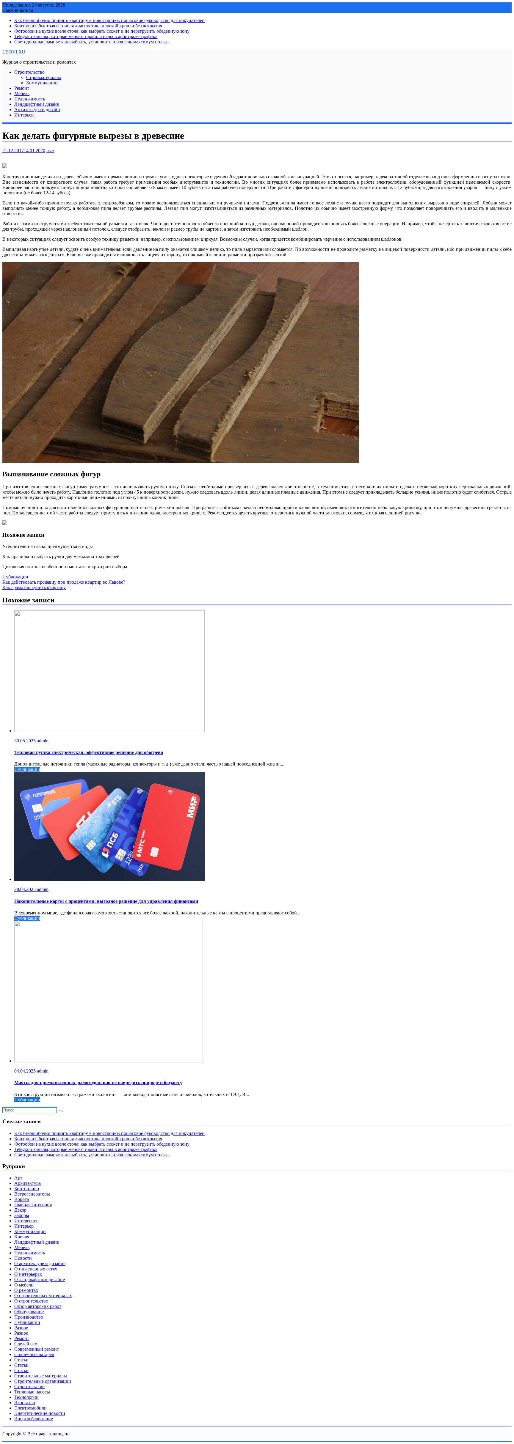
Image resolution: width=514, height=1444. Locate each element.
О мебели (24, 1284)
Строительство (29, 72)
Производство (28, 1316)
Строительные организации (42, 1381)
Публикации (15, 576)
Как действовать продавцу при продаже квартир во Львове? (63, 582)
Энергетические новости (39, 1413)
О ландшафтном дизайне (39, 1279)
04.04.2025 (25, 1070)
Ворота (21, 1199)
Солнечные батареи (34, 1354)
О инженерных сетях (35, 1268)
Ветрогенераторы (32, 1193)
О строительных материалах (43, 1295)
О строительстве (31, 1300)
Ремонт (21, 88)
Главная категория (33, 1204)
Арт (18, 1177)
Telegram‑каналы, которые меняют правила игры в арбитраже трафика (85, 36)
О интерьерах (28, 1274)
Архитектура (27, 1183)
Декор (20, 1209)
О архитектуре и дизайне (39, 1263)
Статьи (21, 1359)
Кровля (21, 1236)
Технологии (26, 1397)
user (50, 150)
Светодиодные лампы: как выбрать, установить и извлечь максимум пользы (92, 41)
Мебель (21, 93)
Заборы (21, 1215)
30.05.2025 (25, 740)
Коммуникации (42, 82)
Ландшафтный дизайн (36, 104)
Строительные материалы (40, 1375)
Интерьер (24, 114)
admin (42, 740)
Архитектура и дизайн (37, 109)
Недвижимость (29, 98)
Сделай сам (25, 1343)
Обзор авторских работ (37, 1306)
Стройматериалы (43, 77)
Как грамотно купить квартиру (34, 587)
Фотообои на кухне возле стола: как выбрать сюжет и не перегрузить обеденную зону (101, 31)
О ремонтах (26, 1290)
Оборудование (29, 1311)
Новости (23, 1258)
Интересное (26, 1220)
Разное (21, 1327)
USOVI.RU (13, 51)
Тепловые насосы (32, 1391)
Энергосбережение (33, 1418)
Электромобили (30, 1407)
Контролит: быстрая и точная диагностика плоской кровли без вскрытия (88, 25)
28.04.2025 (25, 889)
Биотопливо (26, 1188)
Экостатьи (24, 1402)
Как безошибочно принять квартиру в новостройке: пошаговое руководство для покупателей (109, 20)
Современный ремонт (36, 1349)
